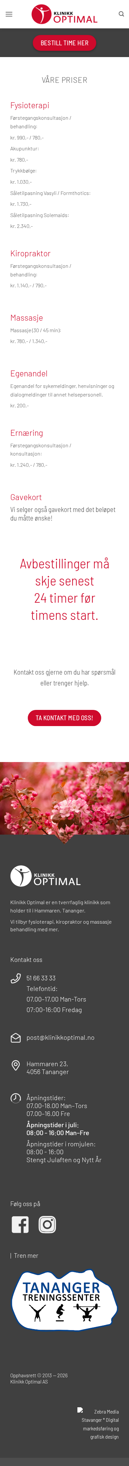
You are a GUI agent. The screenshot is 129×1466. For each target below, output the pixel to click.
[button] (9, 14)
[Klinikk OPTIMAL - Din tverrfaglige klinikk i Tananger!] (64, 14)
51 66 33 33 (41, 978)
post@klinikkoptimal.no (60, 1037)
